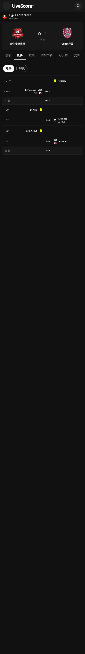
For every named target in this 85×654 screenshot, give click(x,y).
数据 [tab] (32, 55)
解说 (22, 68)
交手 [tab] (77, 55)
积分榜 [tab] (63, 55)
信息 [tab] (8, 55)
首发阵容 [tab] (47, 55)
